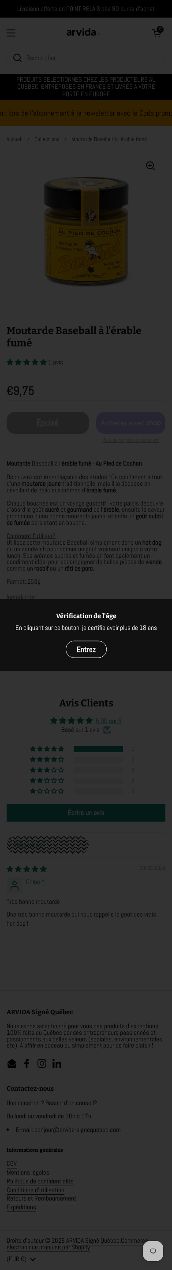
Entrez (86, 649)
